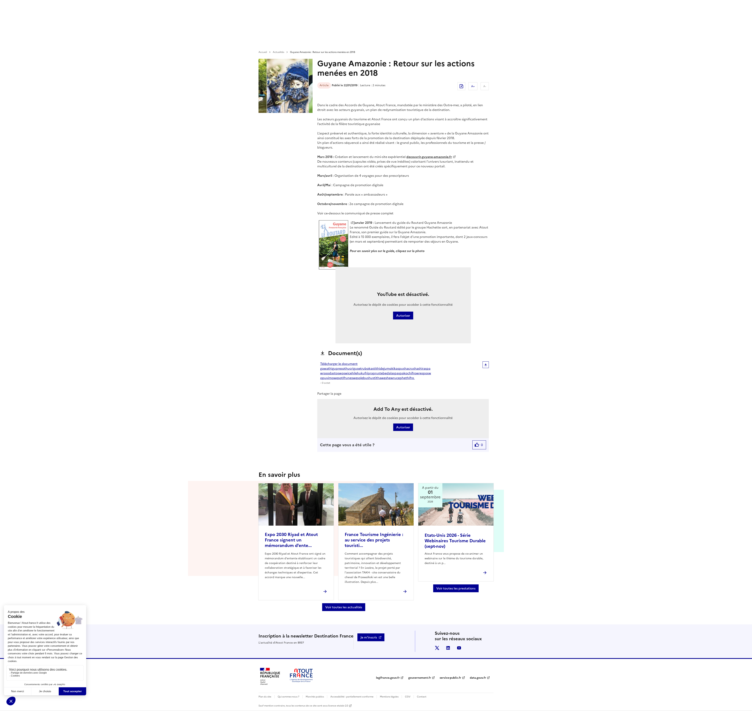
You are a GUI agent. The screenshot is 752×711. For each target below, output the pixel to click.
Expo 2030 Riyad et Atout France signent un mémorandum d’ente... (291, 540)
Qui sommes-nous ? (288, 696)
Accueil (262, 52)
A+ (473, 86)
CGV (407, 696)
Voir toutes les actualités (343, 607)
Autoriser (403, 315)
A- (484, 86)
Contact (421, 696)
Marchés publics (315, 696)
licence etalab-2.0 (338, 705)
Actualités (278, 52)
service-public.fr (450, 678)
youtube (459, 648)
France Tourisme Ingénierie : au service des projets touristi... (374, 540)
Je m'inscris (369, 637)
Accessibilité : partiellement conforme (351, 696)
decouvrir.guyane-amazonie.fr (429, 156)
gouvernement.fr (419, 678)
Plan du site (264, 696)
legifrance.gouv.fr (388, 678)
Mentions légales (389, 696)
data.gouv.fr (478, 678)
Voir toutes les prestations (455, 588)
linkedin (448, 648)
